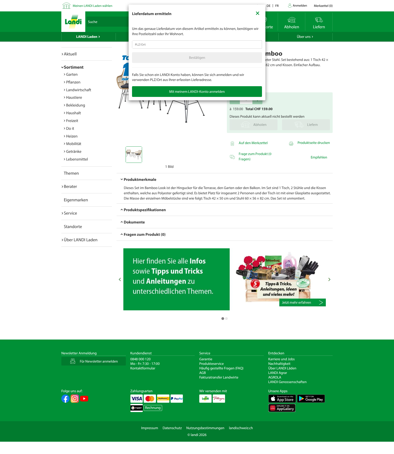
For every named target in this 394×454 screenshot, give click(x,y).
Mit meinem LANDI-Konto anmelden (197, 91)
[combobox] (197, 44)
